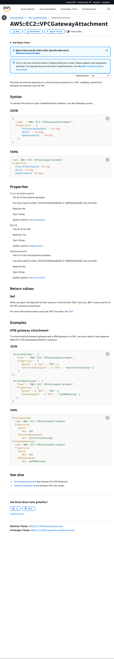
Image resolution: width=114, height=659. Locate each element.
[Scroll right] (98, 9)
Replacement (36, 245)
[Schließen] (107, 50)
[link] (61, 17)
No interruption (37, 219)
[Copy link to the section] (7, 96)
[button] (20, 42)
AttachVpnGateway (24, 481)
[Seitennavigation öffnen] (4, 17)
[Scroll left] (19, 9)
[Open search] (108, 9)
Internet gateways (23, 485)
